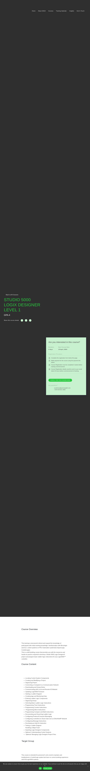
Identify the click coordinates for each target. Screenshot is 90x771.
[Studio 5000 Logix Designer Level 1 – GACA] (22, 320)
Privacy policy (47, 768)
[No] (88, 766)
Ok (40, 768)
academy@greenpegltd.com (62, 388)
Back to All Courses (12, 294)
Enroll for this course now (60, 380)
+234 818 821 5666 (59, 389)
